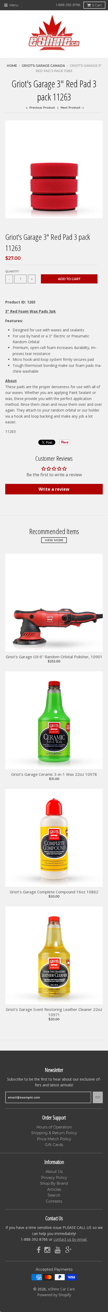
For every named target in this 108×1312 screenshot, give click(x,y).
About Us (54, 1171)
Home (12, 66)
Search (54, 1195)
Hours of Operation (54, 1127)
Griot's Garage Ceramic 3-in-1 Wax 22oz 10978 (54, 774)
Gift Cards (54, 1144)
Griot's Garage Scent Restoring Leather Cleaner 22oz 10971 (54, 1012)
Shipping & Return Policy (54, 1133)
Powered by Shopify (54, 1294)
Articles (54, 1189)
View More (54, 540)
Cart (97, 5)
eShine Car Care (61, 1288)
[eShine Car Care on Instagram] (47, 1250)
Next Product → (72, 107)
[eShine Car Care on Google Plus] (68, 1250)
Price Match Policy (54, 1139)
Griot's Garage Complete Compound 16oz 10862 (54, 891)
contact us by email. (70, 1239)
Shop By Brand (54, 1183)
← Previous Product (40, 107)
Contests (54, 1201)
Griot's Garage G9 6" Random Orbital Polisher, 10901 (54, 656)
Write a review (54, 489)
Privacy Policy (54, 1177)
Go (97, 1097)
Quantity (12, 271)
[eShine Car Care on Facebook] (39, 1250)
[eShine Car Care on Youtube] (58, 1250)
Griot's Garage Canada (43, 66)
